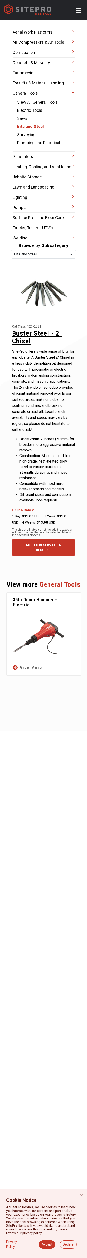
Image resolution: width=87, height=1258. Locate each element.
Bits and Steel (30, 126)
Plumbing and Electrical (38, 142)
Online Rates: (23, 510)
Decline (68, 1244)
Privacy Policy (11, 1244)
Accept (47, 1244)
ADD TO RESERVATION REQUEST (43, 547)
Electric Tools (29, 110)
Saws (22, 118)
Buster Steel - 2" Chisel (37, 337)
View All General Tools (37, 102)
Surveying (26, 134)
